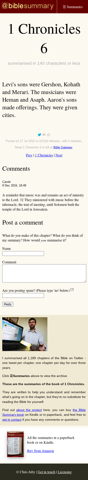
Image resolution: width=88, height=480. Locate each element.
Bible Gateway (62, 147)
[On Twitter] (39, 135)
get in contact (11, 419)
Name (6, 248)
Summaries (73, 6)
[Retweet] (44, 135)
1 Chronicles (44, 155)
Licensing (65, 471)
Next (59, 155)
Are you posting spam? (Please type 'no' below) (38, 290)
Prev (29, 155)
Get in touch (46, 471)
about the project (29, 410)
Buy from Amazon (40, 450)
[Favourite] (48, 135)
